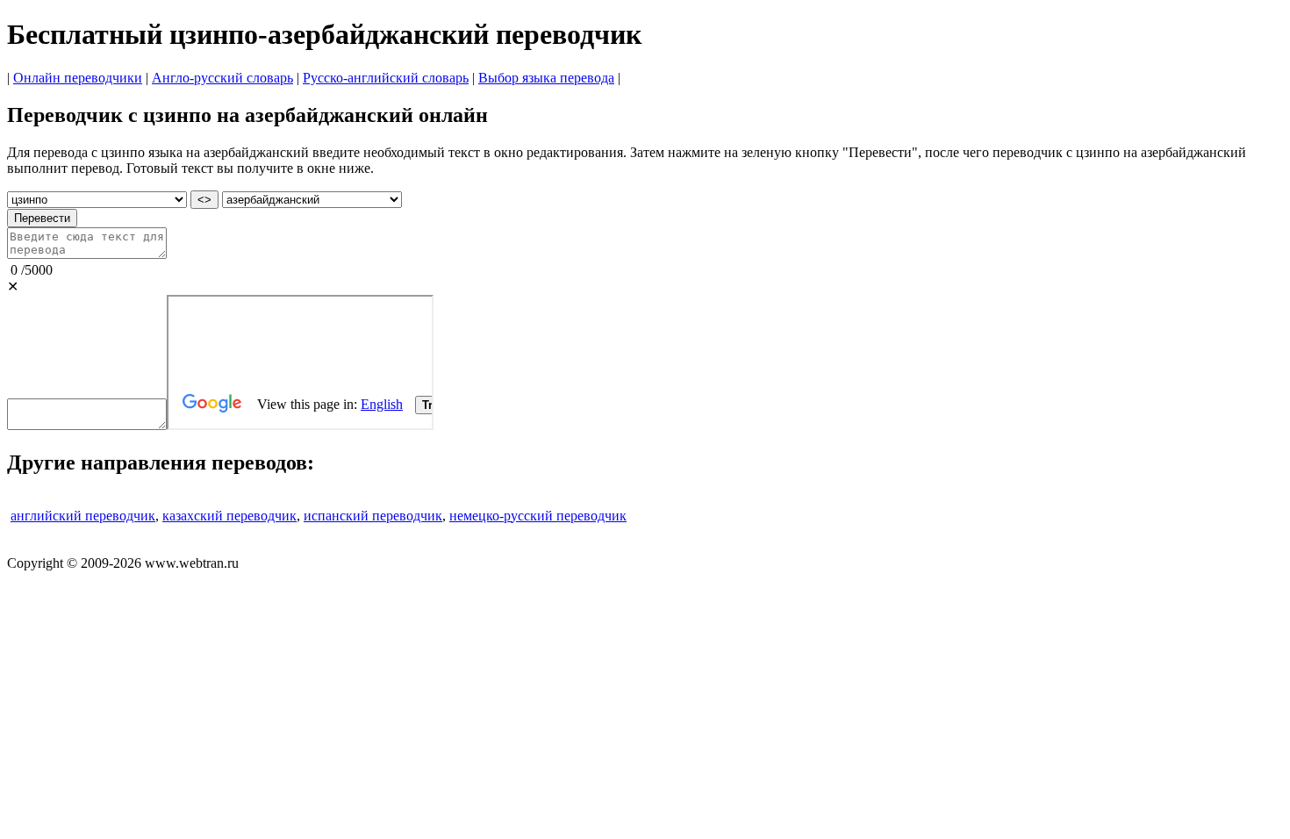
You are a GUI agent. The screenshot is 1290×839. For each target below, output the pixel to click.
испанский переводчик (373, 515)
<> (204, 199)
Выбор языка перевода (546, 77)
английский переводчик (83, 515)
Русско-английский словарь (386, 77)
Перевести (42, 218)
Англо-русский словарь (222, 77)
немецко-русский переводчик (538, 515)
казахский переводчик (229, 515)
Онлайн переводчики (77, 77)
